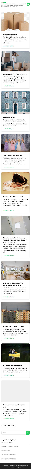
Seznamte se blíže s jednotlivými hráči (14, 406)
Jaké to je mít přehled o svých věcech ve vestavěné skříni (13, 284)
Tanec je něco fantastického (12, 156)
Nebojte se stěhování (10, 35)
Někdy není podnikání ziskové (13, 197)
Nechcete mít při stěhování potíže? (15, 74)
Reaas (3, 2)
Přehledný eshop (9, 117)
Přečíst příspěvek (9, 46)
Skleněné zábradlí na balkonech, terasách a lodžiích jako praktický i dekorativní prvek (14, 240)
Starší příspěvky (9, 425)
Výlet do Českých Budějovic (12, 366)
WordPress (22, 467)
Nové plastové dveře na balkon (13, 327)
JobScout (24, 465)
